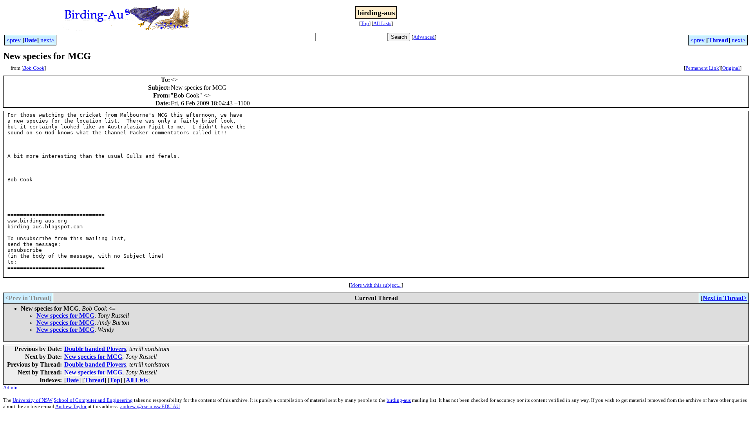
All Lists (382, 23)
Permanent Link (702, 68)
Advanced (424, 37)
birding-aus (399, 400)
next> (47, 40)
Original (731, 68)
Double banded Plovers (95, 348)
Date (30, 40)
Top (365, 23)
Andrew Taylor (71, 406)
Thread (718, 40)
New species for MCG (65, 315)
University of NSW (32, 400)
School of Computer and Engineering (93, 400)
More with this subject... (376, 285)
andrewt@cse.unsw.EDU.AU (150, 406)
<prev (13, 40)
